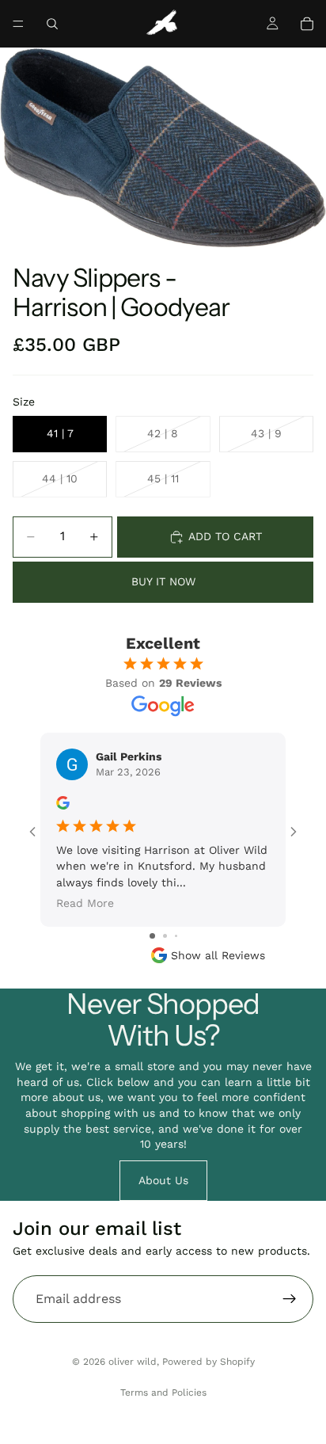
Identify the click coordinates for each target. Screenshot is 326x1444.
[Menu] (18, 24)
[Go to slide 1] (152, 936)
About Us (163, 1180)
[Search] (52, 23)
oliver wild (132, 1361)
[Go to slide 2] (165, 936)
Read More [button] (85, 903)
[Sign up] (289, 1299)
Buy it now (163, 581)
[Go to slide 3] (176, 936)
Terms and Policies (163, 1392)
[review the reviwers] (63, 803)
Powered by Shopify (208, 1361)
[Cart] (307, 23)
